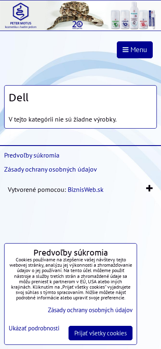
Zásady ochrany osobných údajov (50, 169)
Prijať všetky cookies (100, 333)
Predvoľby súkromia (31, 155)
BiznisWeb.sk (86, 189)
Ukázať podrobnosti (34, 328)
